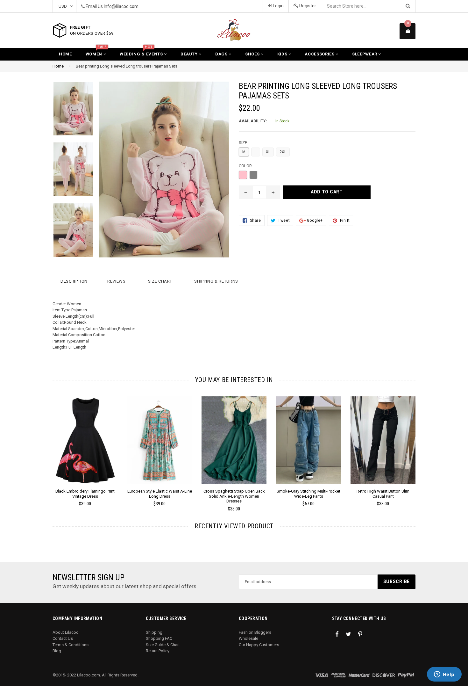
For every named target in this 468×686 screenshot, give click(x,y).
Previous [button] (43, 445)
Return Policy (157, 650)
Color (245, 165)
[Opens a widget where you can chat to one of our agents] (444, 675)
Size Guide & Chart (163, 644)
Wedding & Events (142, 52)
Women (96, 52)
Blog (57, 650)
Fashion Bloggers (255, 632)
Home (65, 54)
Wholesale (248, 638)
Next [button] (424, 445)
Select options (85, 435)
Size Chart (160, 281)
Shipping (154, 632)
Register (307, 5)
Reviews (116, 281)
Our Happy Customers (259, 644)
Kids (282, 54)
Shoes (253, 54)
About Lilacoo (66, 632)
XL (268, 152)
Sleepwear (365, 54)
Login (278, 5)
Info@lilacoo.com (121, 6)
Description (74, 281)
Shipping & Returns (216, 281)
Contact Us (63, 638)
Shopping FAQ (159, 638)
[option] (68, 112)
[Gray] (253, 175)
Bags (222, 54)
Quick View (85, 446)
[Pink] (243, 175)
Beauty (190, 54)
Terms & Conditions (71, 644)
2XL (283, 152)
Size (243, 142)
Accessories (320, 54)
